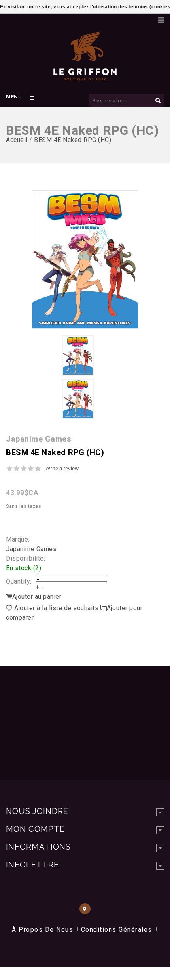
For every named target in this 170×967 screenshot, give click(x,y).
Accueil (17, 140)
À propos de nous (42, 929)
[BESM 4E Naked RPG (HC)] (85, 259)
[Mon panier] (148, 18)
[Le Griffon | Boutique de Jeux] (85, 76)
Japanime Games (31, 549)
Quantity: (19, 581)
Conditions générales (116, 929)
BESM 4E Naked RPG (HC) (72, 140)
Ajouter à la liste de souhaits (56, 608)
